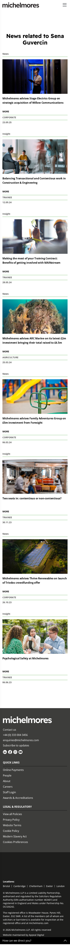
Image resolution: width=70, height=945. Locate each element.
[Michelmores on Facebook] (10, 752)
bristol (6, 886)
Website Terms (12, 825)
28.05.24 (7, 282)
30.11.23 (7, 522)
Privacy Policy (11, 819)
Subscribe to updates (16, 745)
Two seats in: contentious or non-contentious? (32, 498)
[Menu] (65, 5)
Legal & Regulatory (17, 806)
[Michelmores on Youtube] (20, 752)
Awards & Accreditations (18, 798)
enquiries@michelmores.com (21, 740)
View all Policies (12, 814)
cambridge (20, 886)
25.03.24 (7, 362)
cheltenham (35, 886)
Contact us (9, 729)
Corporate (9, 117)
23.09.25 (7, 122)
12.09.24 (7, 202)
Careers (8, 786)
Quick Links (11, 762)
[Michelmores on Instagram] (15, 752)
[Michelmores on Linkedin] (5, 752)
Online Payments (13, 770)
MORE (5, 111)
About (6, 781)
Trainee (7, 197)
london (60, 886)
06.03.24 (7, 442)
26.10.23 (7, 602)
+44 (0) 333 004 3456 (15, 735)
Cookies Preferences (15, 842)
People (7, 775)
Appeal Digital (36, 934)
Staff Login (9, 792)
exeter (49, 886)
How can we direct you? (16, 940)
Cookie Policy (11, 831)
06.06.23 (7, 682)
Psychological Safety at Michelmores (25, 658)
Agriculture (10, 357)
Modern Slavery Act (15, 836)
